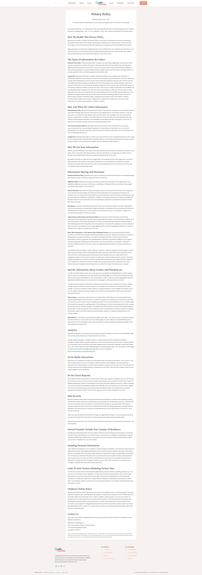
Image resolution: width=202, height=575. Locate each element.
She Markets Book (107, 552)
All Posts (130, 558)
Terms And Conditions (49, 572)
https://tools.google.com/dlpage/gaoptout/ (81, 351)
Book (111, 3)
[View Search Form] (56, 3)
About (81, 3)
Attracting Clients (132, 549)
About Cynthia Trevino (108, 558)
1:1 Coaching (106, 549)
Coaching (130, 3)
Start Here (72, 3)
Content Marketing (132, 552)
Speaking (120, 3)
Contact (143, 3)
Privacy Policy (38, 572)
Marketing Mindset (132, 555)
